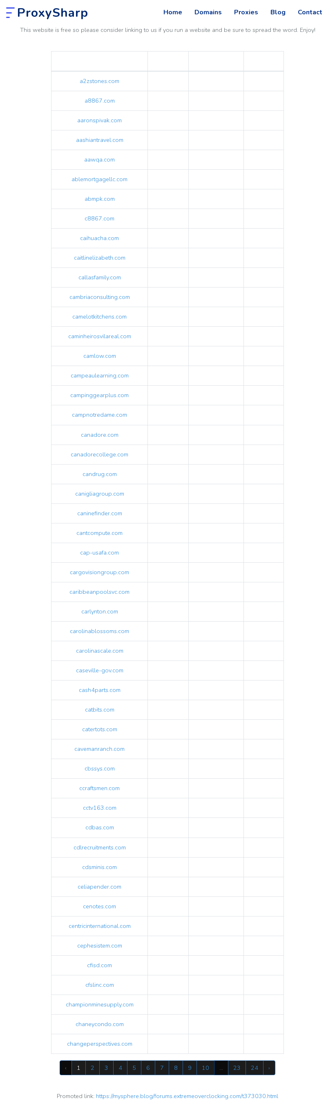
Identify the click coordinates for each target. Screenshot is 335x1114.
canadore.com (99, 435)
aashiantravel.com (99, 140)
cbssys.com (100, 768)
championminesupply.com (100, 1004)
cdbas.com (99, 827)
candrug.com (100, 474)
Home (172, 12)
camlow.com (99, 356)
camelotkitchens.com (99, 316)
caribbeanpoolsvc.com (99, 592)
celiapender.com (99, 887)
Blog (278, 12)
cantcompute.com (99, 533)
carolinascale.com (99, 651)
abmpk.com (100, 199)
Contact (310, 12)
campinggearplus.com (99, 395)
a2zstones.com (99, 81)
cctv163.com (99, 808)
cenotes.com (99, 906)
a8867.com (100, 101)
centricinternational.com (100, 926)
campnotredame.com (99, 415)
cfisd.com (99, 965)
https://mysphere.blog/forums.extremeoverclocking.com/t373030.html (187, 1096)
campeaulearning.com (100, 375)
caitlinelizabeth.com (99, 258)
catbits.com (99, 709)
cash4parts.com (100, 690)
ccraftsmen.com (99, 788)
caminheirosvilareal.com (99, 336)
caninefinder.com (99, 513)
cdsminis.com (99, 867)
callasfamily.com (99, 277)
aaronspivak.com (99, 120)
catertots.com (99, 729)
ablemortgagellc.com (99, 179)
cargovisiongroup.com (99, 572)
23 (237, 1068)
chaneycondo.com (100, 1024)
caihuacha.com (99, 238)
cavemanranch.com (99, 749)
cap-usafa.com (99, 552)
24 (254, 1068)
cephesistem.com (99, 945)
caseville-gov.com (99, 670)
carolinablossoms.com (99, 631)
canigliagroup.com (99, 494)
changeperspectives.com (99, 1044)
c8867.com (99, 218)
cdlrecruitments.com (100, 847)
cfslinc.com (99, 985)
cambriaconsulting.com (99, 297)
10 (205, 1068)
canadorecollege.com (99, 454)
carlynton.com (99, 611)
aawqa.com (99, 159)
